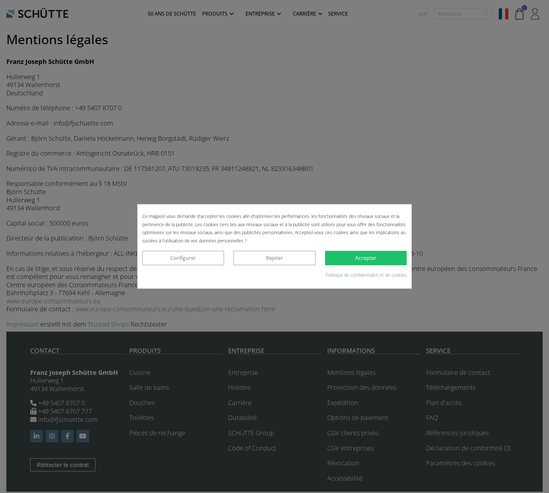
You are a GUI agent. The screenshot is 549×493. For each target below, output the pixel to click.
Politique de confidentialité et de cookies (366, 275)
